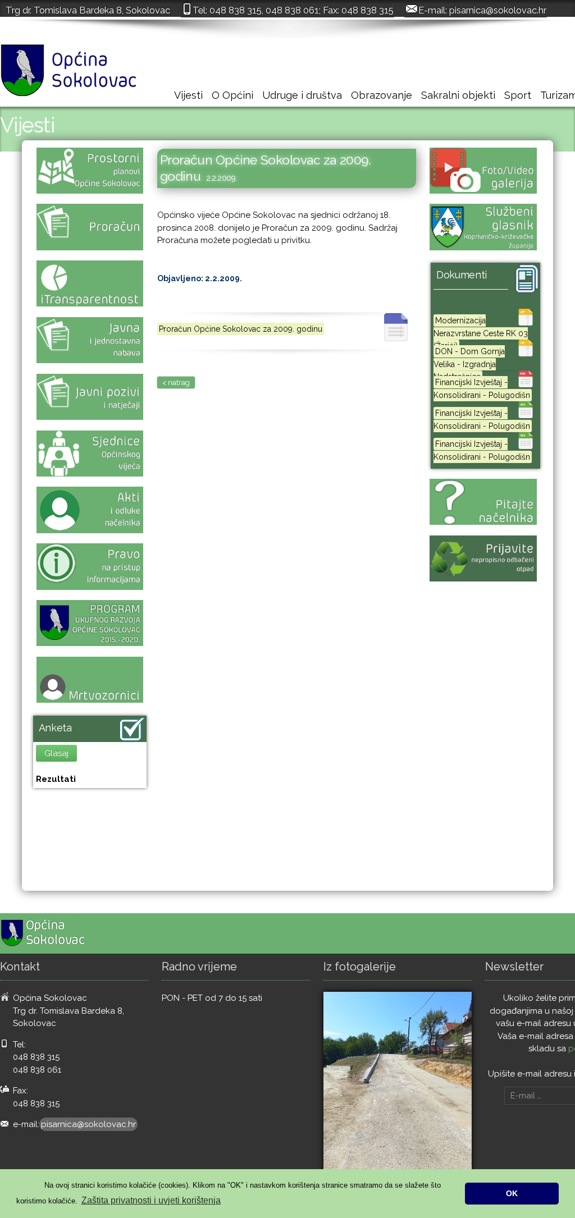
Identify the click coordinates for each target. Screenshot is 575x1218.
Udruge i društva (302, 95)
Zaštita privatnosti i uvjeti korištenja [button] (151, 1200)
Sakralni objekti (458, 95)
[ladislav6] (397, 1090)
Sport (517, 95)
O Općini (232, 95)
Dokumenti (461, 275)
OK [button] (512, 1193)
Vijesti (188, 95)
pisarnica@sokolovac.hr (497, 10)
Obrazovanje (381, 95)
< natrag (176, 382)
